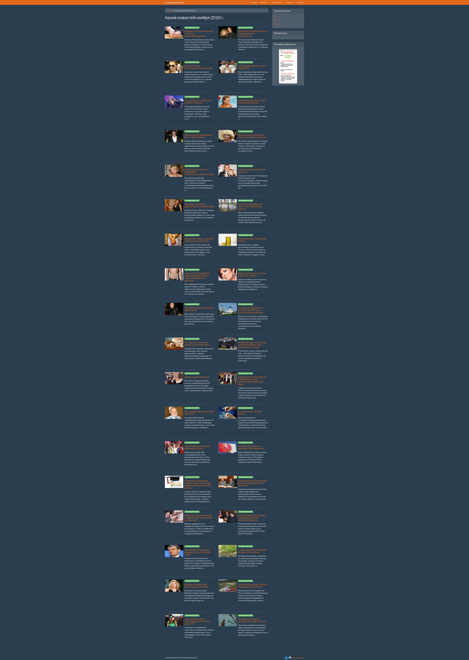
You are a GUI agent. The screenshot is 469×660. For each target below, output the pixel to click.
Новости (264, 2)
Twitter (276, 20)
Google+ (277, 24)
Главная (254, 2)
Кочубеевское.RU (174, 2)
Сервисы (289, 2)
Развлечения (276, 2)
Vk (275, 16)
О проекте (300, 2)
